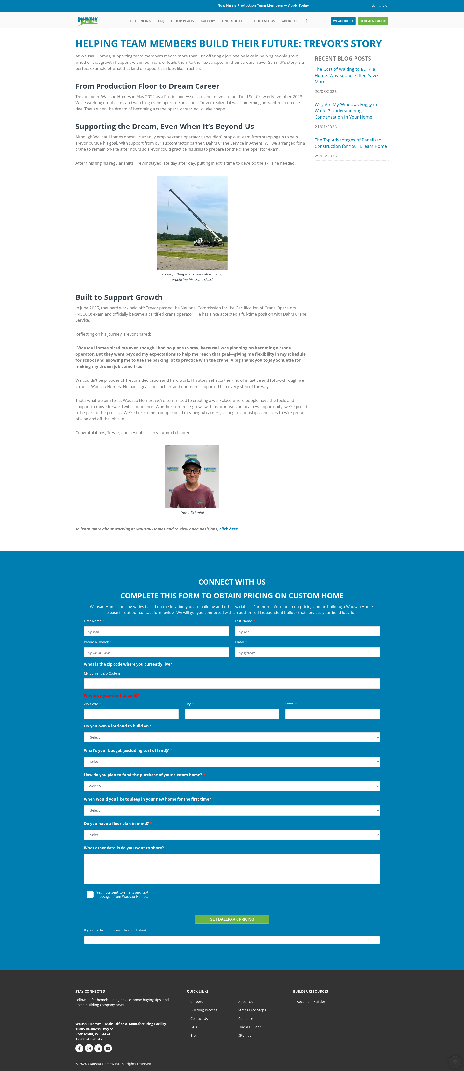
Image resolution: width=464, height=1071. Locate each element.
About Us (290, 21)
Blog (193, 1035)
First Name (94, 621)
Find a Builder (235, 21)
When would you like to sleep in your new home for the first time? (149, 799)
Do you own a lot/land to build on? (119, 726)
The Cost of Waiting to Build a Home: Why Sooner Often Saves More (347, 75)
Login (382, 5)
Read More (94, 904)
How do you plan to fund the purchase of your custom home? (144, 775)
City (189, 704)
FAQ (161, 21)
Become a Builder (311, 1001)
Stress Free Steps (252, 1010)
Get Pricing (140, 21)
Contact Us (264, 21)
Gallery (208, 21)
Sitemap (245, 1035)
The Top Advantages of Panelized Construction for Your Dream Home (351, 143)
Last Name (245, 621)
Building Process (203, 1010)
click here (228, 529)
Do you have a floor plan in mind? (118, 824)
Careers (196, 1001)
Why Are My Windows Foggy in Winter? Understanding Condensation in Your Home (346, 110)
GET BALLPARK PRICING (232, 919)
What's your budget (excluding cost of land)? (128, 751)
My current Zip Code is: (103, 673)
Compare (245, 1018)
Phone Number (98, 642)
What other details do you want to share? (124, 848)
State (291, 704)
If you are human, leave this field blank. (116, 930)
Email (241, 642)
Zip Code (92, 704)
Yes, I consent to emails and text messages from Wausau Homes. (122, 894)
